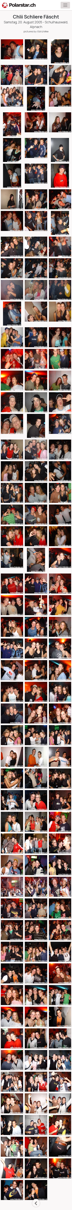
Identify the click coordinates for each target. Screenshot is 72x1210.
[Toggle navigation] (65, 5)
